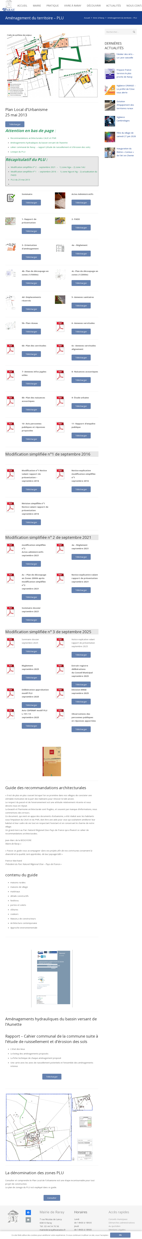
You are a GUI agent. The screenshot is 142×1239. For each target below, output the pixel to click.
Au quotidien (114, 1226)
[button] (43, 5)
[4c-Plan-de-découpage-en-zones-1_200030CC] (51, 1127)
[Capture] (51, 978)
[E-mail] (28, 1219)
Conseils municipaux (118, 1219)
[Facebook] (28, 1212)
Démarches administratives (122, 1222)
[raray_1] (51, 761)
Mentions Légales (117, 1229)
